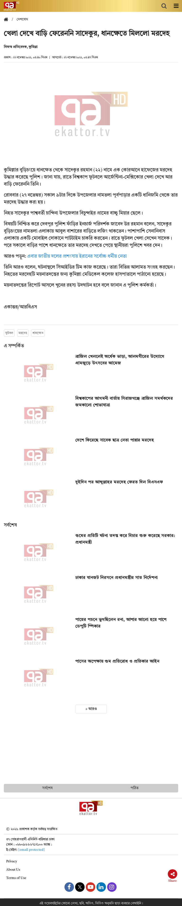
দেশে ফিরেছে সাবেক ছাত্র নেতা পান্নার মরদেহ (114, 440)
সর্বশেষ (10, 525)
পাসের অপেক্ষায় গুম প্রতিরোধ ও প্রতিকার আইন (117, 661)
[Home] (8, 19)
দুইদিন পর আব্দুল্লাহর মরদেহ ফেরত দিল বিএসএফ (119, 482)
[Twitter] (80, 887)
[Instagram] (112, 887)
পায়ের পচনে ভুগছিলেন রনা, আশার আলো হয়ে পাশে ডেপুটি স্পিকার (121, 623)
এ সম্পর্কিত (14, 346)
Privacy (11, 861)
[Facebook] (69, 887)
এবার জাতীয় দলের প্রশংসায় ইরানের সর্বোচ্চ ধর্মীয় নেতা (77, 256)
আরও (92, 709)
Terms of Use (16, 878)
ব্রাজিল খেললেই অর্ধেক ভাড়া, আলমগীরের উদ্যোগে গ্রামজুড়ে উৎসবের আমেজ (119, 359)
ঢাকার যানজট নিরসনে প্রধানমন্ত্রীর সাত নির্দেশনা (116, 578)
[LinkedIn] (101, 887)
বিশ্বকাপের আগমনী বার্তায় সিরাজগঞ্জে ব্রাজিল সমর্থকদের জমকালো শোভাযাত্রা (124, 401)
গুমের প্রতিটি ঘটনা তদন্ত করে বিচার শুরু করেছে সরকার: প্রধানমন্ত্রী (125, 539)
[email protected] (31, 849)
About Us (13, 869)
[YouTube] (90, 887)
